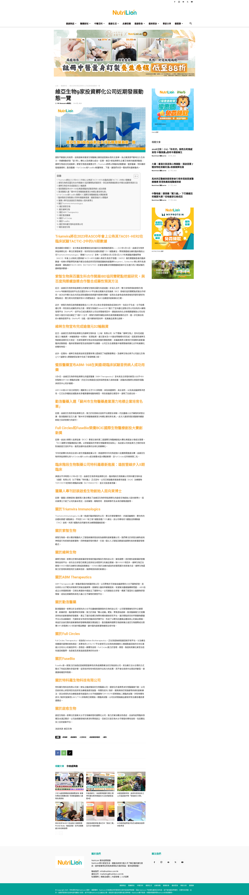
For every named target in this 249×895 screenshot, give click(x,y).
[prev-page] (56, 833)
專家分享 (167, 23)
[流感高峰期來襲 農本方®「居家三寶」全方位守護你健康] (100, 811)
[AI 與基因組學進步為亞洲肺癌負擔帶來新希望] (131, 811)
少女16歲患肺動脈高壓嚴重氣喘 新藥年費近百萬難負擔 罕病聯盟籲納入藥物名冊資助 (69, 795)
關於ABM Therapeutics (68, 212)
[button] (191, 24)
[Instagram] (179, 2)
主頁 (56, 86)
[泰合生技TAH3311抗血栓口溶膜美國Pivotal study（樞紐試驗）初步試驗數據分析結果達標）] (69, 811)
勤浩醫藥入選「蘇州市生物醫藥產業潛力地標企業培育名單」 (83, 192)
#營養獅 (64, 737)
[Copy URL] (69, 752)
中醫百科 (98, 23)
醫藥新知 (84, 23)
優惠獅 (178, 23)
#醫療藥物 (73, 737)
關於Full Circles (65, 218)
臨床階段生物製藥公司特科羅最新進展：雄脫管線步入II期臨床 (83, 197)
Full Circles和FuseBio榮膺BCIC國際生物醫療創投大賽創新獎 (83, 195)
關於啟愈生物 (64, 227)
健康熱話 (70, 23)
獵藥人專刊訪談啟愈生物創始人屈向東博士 (75, 200)
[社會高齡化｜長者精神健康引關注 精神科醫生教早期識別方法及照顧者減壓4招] (100, 781)
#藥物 (105, 737)
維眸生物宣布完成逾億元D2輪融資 (72, 186)
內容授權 (115, 876)
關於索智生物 (64, 206)
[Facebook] (175, 2)
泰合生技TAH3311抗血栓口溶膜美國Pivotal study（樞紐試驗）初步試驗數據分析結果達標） (69, 825)
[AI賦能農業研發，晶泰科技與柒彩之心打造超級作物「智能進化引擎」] (131, 781)
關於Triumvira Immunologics (70, 203)
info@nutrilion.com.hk (109, 871)
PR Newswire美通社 (64, 103)
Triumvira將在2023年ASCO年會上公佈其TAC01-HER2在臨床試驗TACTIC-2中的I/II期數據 (94, 180)
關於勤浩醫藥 (64, 215)
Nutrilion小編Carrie (159, 156)
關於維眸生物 (64, 209)
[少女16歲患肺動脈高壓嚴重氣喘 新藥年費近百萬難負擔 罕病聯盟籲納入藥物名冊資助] (69, 781)
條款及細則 (105, 876)
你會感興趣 (72, 766)
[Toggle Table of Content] (135, 176)
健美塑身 (153, 23)
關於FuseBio (64, 221)
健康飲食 (138, 23)
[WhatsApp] (63, 752)
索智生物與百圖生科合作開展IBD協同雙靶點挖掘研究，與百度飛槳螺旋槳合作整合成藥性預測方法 (98, 183)
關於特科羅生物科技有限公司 (71, 224)
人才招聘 (125, 876)
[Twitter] (187, 2)
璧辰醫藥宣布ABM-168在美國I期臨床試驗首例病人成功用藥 (82, 189)
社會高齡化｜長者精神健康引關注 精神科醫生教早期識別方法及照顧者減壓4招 (100, 795)
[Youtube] (192, 2)
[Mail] (183, 2)
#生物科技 (83, 737)
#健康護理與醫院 (94, 737)
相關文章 (59, 766)
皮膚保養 (127, 23)
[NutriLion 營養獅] (124, 12)
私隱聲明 (95, 876)
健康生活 (112, 23)
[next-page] (61, 833)
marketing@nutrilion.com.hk (111, 874)
